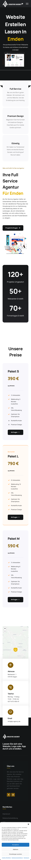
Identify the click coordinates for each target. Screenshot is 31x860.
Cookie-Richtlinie (6, 857)
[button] (28, 824)
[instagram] (13, 795)
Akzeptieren (15, 844)
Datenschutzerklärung (17, 857)
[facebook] (8, 795)
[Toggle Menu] (27, 4)
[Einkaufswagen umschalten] (22, 4)
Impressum (26, 857)
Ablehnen (15, 849)
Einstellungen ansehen (15, 854)
